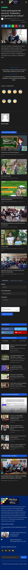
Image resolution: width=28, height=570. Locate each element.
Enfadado (4, 105)
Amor (15, 95)
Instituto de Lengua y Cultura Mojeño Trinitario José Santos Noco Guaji (17, 359)
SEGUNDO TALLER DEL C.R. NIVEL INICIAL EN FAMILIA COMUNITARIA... (12, 271)
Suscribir (24, 557)
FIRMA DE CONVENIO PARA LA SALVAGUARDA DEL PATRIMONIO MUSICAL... (17, 427)
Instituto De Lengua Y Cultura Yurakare (9, 154)
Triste (9, 105)
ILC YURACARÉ (4, 7)
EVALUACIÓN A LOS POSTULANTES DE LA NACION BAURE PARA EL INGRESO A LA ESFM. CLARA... (14, 70)
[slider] (6, 42)
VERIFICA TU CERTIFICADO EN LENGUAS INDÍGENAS (18, 345)
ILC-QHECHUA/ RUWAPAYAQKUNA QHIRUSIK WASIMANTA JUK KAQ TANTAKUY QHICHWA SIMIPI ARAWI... (14, 78)
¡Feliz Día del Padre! (6, 176)
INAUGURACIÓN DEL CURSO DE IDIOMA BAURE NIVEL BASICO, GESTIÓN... (13, 477)
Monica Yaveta (7, 18)
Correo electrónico (6, 290)
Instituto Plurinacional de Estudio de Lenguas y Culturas (17, 349)
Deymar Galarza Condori (7, 411)
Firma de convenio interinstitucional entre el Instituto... (18, 436)
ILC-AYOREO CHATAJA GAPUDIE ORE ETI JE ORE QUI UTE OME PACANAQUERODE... (18, 534)
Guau (15, 105)
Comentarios (5, 280)
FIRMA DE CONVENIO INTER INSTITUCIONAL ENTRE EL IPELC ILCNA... (18, 540)
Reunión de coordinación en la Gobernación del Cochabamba (13, 224)
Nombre (3, 284)
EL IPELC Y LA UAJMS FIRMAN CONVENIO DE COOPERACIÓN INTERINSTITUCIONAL (16, 417)
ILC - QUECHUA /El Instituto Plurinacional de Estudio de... (16, 366)
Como (3, 95)
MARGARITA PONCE (14, 369)
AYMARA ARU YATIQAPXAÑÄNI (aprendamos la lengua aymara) (17, 375)
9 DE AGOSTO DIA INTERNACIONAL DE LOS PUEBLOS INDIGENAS (12, 198)
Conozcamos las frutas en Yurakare (10, 152)
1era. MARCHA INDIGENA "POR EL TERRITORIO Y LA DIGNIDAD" (17, 356)
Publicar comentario (7, 314)
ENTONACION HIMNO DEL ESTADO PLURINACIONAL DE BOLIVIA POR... (13, 528)
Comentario (4, 297)
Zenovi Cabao (4, 480)
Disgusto (9, 95)
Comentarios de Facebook (16, 280)
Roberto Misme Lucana (14, 377)
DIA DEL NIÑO (4, 246)
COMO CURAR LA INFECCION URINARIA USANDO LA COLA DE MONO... (18, 384)
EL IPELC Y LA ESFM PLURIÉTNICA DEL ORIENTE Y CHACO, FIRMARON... (18, 445)
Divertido (20, 95)
